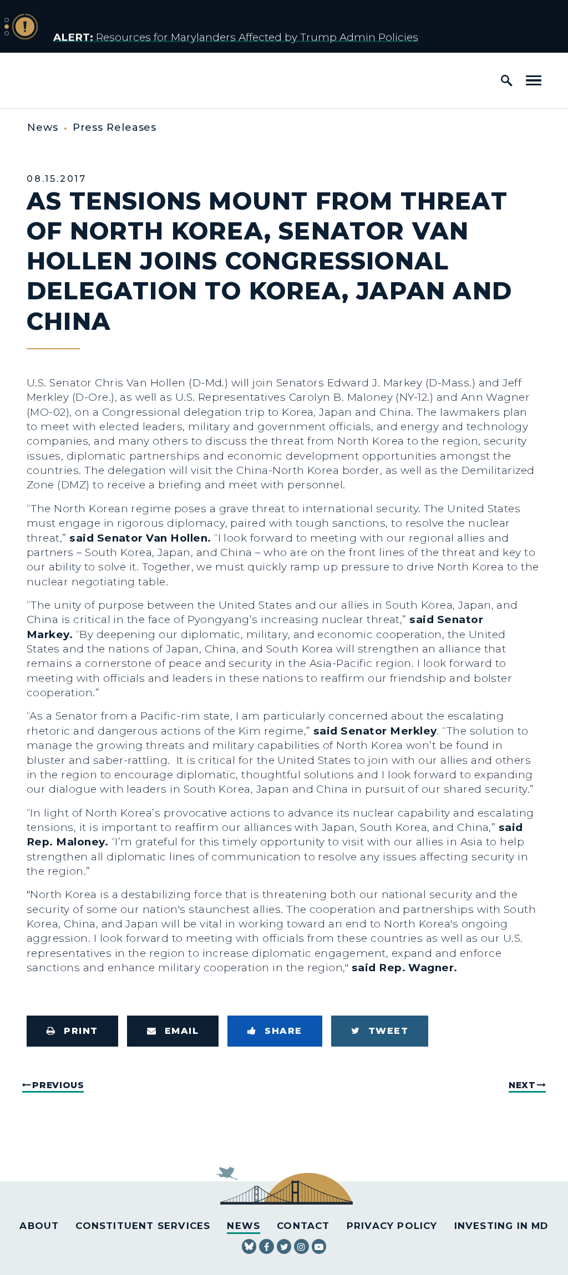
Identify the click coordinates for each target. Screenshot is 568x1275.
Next (522, 1085)
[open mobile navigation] (533, 80)
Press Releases (115, 127)
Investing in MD (501, 1225)
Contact (303, 1225)
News (42, 127)
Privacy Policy (392, 1225)
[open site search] (507, 80)
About (39, 1225)
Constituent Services (142, 1225)
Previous (58, 1085)
